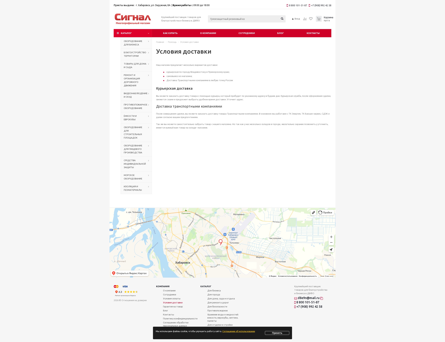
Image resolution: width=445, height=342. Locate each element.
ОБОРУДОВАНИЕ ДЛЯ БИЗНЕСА (133, 43)
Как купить (170, 33)
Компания (162, 286)
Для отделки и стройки (220, 325)
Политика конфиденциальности (180, 318)
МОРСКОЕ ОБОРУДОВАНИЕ (133, 177)
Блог (280, 33)
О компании (208, 33)
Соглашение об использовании (238, 331)
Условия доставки (173, 302)
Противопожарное (217, 310)
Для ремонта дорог (218, 302)
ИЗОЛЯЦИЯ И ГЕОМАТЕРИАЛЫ (133, 188)
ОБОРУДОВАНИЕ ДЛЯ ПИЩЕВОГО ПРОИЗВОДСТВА (133, 149)
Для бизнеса (214, 290)
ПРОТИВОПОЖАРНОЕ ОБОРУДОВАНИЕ (135, 106)
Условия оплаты (171, 298)
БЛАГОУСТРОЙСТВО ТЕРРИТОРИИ (135, 54)
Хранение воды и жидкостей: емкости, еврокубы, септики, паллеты (223, 317)
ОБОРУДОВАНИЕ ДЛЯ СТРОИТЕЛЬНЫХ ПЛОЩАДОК (133, 132)
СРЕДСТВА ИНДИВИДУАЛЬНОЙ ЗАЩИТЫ (135, 163)
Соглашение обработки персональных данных (175, 324)
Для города (213, 294)
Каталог (126, 33)
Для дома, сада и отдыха (221, 298)
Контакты (313, 33)
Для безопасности (217, 306)
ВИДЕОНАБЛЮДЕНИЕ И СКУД (135, 95)
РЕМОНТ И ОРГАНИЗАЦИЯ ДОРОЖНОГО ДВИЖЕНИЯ (132, 80)
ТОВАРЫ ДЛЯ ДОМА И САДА (135, 65)
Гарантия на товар (173, 306)
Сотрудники (246, 33)
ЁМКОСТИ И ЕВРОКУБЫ (130, 118)
